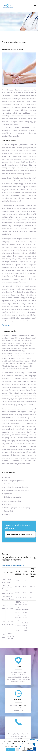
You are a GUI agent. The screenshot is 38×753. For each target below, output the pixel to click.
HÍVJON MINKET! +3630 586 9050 (20, 534)
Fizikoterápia (6, 325)
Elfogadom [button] (11, 750)
